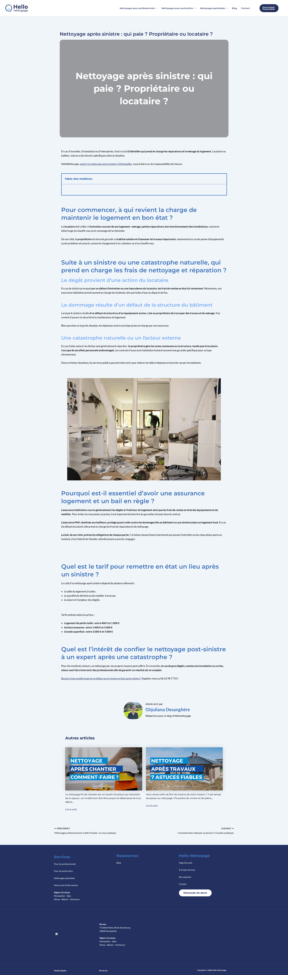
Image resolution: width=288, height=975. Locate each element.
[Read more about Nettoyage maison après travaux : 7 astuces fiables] (184, 768)
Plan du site (103, 971)
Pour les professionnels (65, 864)
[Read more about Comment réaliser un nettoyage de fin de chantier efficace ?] (103, 768)
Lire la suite (71, 809)
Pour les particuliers (63, 871)
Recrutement (185, 877)
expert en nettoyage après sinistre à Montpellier (106, 164)
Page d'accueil (185, 862)
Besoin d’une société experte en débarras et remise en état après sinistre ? (101, 678)
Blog (119, 862)
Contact (182, 884)
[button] (156, 8)
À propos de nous (187, 869)
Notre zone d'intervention (66, 885)
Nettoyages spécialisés (64, 878)
